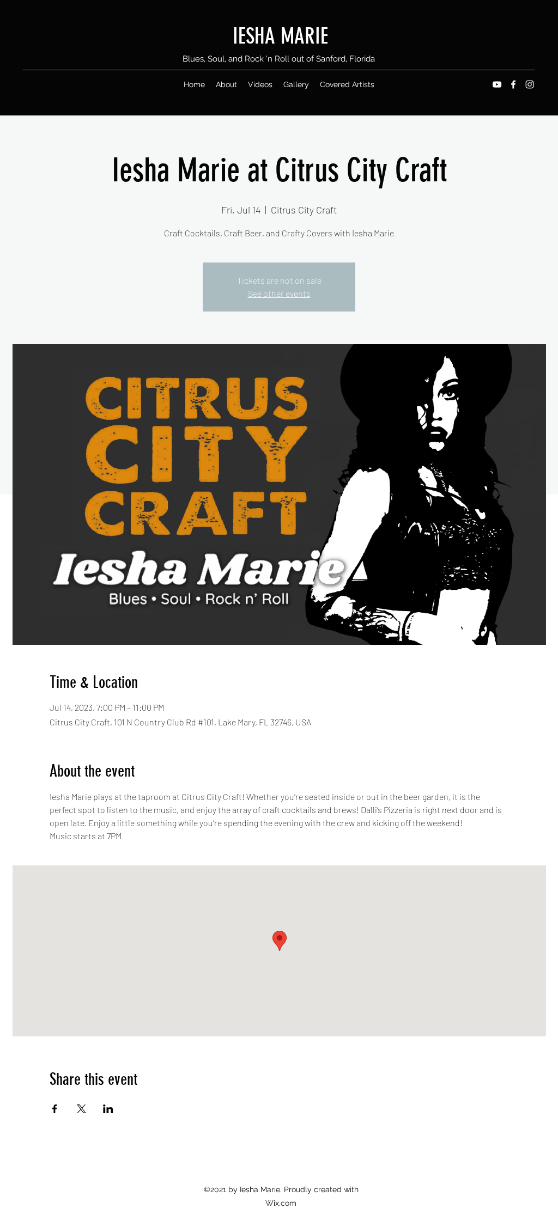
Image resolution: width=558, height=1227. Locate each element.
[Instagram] (529, 84)
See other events (279, 293)
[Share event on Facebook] (55, 1108)
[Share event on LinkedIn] (108, 1108)
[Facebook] (513, 84)
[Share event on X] (81, 1108)
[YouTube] (497, 84)
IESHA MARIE (280, 36)
